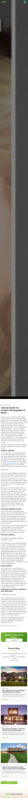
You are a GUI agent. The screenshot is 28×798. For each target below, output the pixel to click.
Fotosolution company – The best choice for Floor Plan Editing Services (13, 729)
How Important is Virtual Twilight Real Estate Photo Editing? (13, 691)
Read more (5, 699)
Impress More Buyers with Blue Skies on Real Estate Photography (14, 767)
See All (9, 782)
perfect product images (11, 463)
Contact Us (14, 640)
